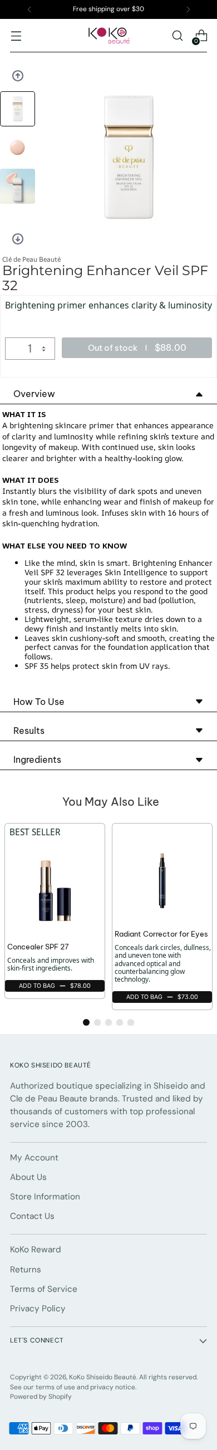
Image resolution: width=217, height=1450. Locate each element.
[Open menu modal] (15, 36)
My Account (34, 1157)
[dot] (86, 1022)
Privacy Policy (38, 1308)
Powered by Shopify (41, 1396)
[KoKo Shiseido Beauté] (108, 35)
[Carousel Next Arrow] (17, 239)
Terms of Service (43, 1289)
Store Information (45, 1196)
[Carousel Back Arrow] (17, 75)
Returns (25, 1269)
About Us (28, 1177)
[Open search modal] (177, 36)
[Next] (188, 9)
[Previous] (29, 9)
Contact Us (32, 1216)
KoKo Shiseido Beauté (102, 1377)
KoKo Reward (35, 1249)
